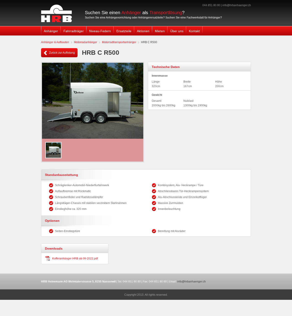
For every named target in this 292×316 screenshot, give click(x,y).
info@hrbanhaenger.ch (236, 5)
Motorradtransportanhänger (119, 42)
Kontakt (194, 31)
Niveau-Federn (100, 31)
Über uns (176, 31)
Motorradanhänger (85, 42)
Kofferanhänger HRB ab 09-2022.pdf (75, 258)
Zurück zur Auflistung (61, 52)
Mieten (160, 31)
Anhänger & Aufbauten (55, 42)
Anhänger (51, 31)
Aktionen (143, 31)
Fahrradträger (73, 31)
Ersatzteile (123, 31)
